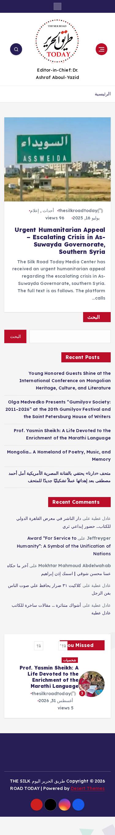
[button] (62, 645)
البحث (93, 317)
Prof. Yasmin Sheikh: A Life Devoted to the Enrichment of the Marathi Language (49, 677)
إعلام (34, 210)
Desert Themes (88, 788)
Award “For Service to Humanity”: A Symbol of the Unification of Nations (64, 545)
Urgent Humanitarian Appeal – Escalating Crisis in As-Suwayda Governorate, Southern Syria (59, 241)
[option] (57, 684)
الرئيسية (103, 94)
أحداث (48, 210)
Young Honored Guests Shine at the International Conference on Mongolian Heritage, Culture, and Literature (65, 381)
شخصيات (69, 660)
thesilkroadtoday (77, 210)
